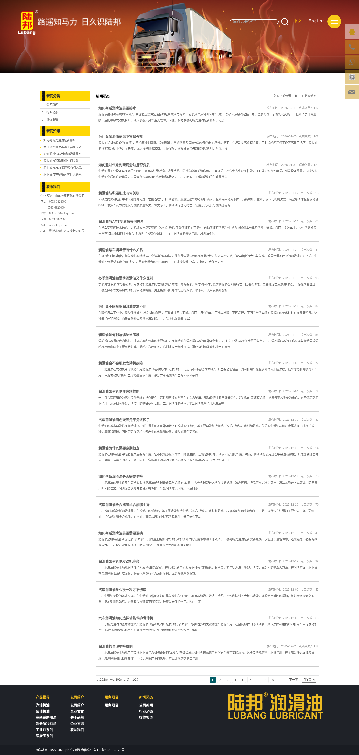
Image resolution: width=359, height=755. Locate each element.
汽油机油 (43, 705)
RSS (53, 750)
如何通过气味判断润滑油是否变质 (124, 165)
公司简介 (77, 705)
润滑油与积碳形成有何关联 (61, 161)
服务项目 (111, 705)
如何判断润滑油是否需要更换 (120, 476)
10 (281, 680)
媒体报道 (52, 120)
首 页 (298, 96)
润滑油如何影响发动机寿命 (118, 561)
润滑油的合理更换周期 (115, 646)
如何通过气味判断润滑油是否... (63, 154)
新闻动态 (310, 96)
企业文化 (77, 711)
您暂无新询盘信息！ (79, 750)
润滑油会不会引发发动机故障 (120, 363)
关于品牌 (77, 717)
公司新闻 (52, 104)
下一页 (293, 680)
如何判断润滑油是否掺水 (59, 140)
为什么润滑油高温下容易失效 (62, 147)
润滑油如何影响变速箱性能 (118, 391)
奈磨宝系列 (44, 736)
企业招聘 (77, 723)
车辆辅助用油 (46, 717)
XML (61, 750)
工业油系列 (44, 730)
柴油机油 (43, 711)
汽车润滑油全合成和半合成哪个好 (124, 505)
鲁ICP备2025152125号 (109, 750)
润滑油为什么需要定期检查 (118, 448)
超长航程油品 (46, 723)
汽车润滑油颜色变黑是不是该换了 (124, 420)
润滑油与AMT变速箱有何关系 (62, 167)
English (316, 21)
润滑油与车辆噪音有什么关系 (62, 174)
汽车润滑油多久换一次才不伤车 (122, 590)
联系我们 (77, 730)
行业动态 (52, 112)
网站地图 (42, 750)
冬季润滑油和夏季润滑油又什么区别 (125, 278)
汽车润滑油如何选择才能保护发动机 (125, 618)
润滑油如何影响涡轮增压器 (118, 335)
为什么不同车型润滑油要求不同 (122, 306)
